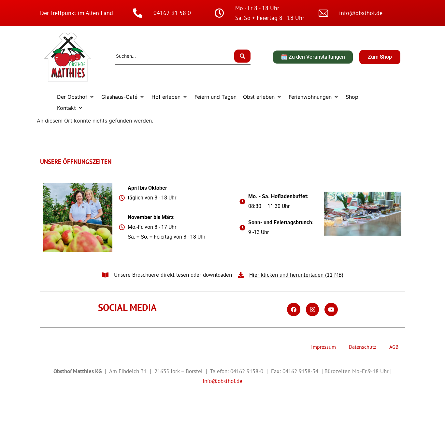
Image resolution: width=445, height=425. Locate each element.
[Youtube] (331, 309)
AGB (393, 347)
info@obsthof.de (222, 381)
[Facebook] (293, 309)
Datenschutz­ (362, 347)
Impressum (323, 347)
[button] (76, 96)
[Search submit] (242, 56)
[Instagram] (312, 309)
